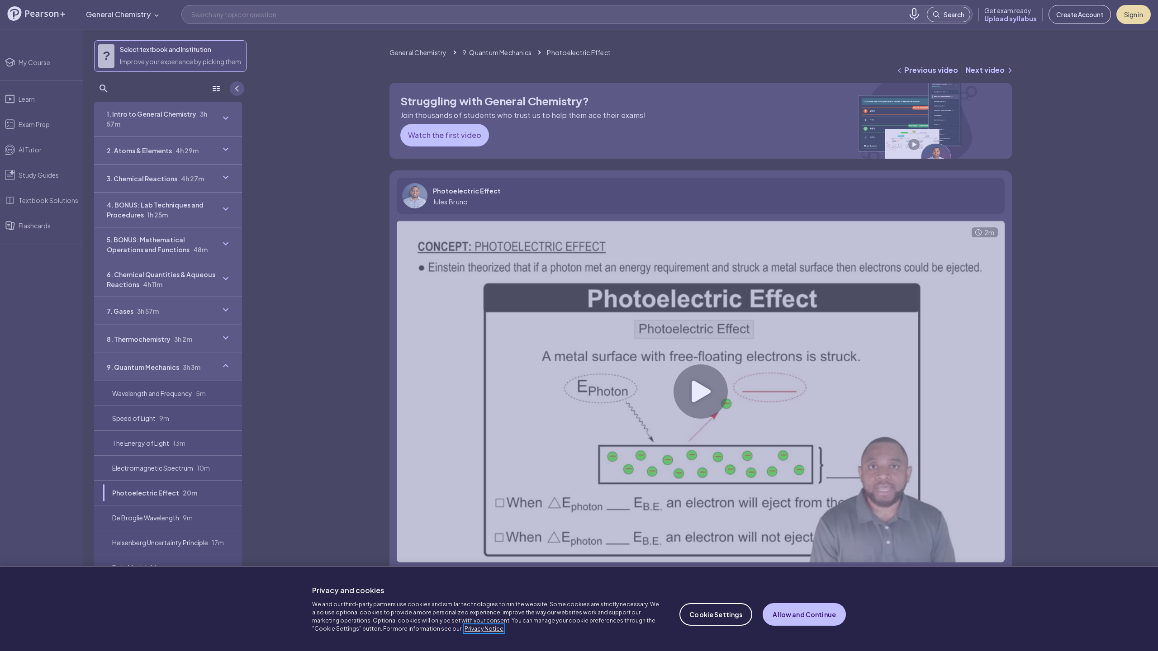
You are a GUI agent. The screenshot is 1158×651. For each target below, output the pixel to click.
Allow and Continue (804, 614)
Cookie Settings (715, 614)
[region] (579, 608)
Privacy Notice (484, 628)
